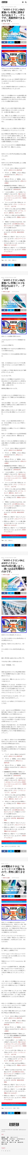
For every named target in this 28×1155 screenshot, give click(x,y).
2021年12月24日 (15, 23)
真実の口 (11, 213)
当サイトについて (14, 1137)
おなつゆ (13, 206)
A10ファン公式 (6, 23)
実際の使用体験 (4, 1138)
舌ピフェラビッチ (9, 225)
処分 (6, 260)
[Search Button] (26, 2)
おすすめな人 (12, 1138)
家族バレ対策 (4, 1144)
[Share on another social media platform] (24, 42)
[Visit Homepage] (4, 2)
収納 (14, 1108)
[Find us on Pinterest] (5, 1151)
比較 (13, 1140)
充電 (19, 846)
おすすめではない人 (21, 1138)
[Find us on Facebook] (1, 1151)
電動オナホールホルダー (10, 245)
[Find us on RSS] (9, 1151)
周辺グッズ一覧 (13, 1142)
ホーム (2, 6)
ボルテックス (18, 213)
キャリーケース (8, 1108)
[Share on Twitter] (17, 42)
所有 (18, 1108)
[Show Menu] (23, 2)
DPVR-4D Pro (17, 189)
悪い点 (8, 1140)
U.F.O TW (13, 232)
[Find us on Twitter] (3, 1151)
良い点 (6, 863)
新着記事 (3, 1137)
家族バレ (14, 260)
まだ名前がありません (18, 223)
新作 (8, 1137)
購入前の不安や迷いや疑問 (10, 6)
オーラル (20, 211)
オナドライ (18, 198)
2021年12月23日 (15, 574)
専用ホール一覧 (4, 1142)
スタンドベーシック (20, 238)
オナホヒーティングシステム (13, 196)
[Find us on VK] (7, 1151)
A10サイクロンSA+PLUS (15, 170)
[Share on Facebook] (4, 42)
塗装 (10, 260)
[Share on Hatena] (11, 42)
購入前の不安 (20, 1142)
